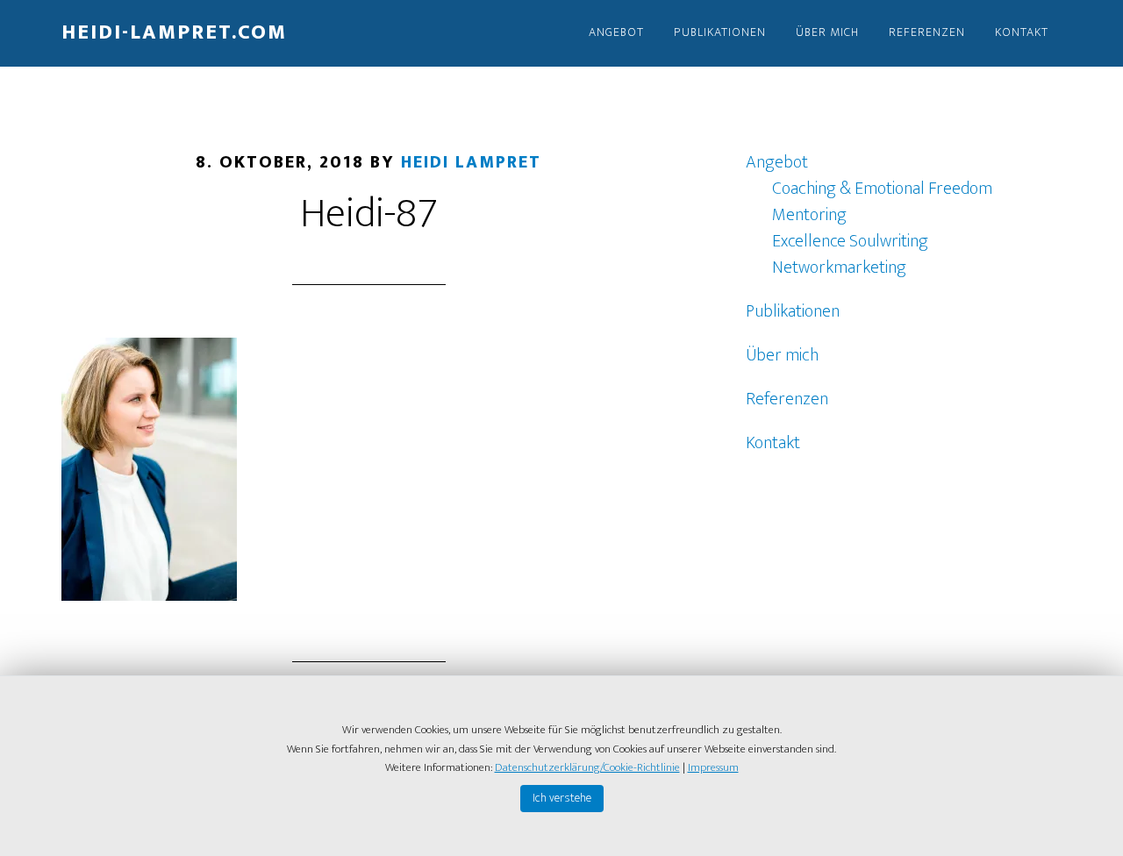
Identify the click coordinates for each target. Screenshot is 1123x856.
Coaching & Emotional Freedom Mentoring (882, 202)
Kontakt (773, 443)
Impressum (713, 767)
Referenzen (787, 399)
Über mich (782, 355)
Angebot (777, 162)
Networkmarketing (839, 267)
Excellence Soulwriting (850, 241)
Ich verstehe (562, 798)
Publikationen (793, 311)
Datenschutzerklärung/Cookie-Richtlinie (587, 767)
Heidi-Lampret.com (174, 32)
